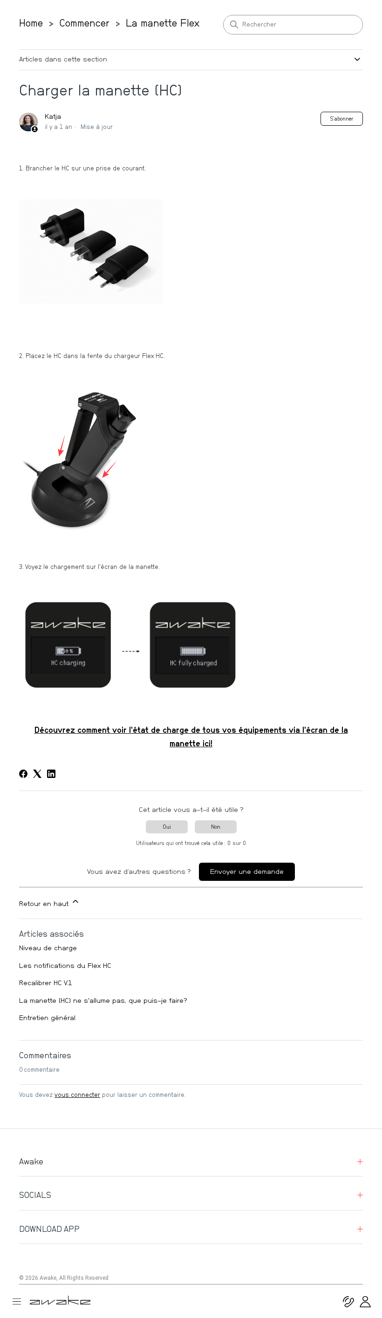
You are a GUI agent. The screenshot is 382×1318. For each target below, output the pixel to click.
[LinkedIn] (51, 774)
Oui (167, 827)
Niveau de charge (48, 948)
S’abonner (341, 119)
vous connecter (77, 1095)
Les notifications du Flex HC (65, 965)
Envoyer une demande (247, 871)
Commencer (84, 23)
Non (215, 827)
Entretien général (47, 1017)
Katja (53, 116)
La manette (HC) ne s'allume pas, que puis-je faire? (103, 1000)
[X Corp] (37, 774)
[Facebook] (23, 774)
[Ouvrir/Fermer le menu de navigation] (20, 1301)
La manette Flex (162, 23)
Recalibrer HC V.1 (45, 983)
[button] (365, 1305)
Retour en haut (45, 903)
